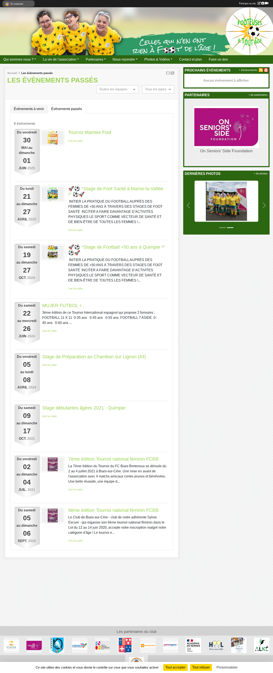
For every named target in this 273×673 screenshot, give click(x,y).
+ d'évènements (248, 70)
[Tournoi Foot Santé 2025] (226, 201)
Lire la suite (75, 140)
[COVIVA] (11, 645)
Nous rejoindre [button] (124, 59)
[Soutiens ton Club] (239, 645)
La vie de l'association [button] (59, 59)
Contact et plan (190, 59)
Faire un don (218, 59)
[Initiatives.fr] (80, 645)
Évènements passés (66, 109)
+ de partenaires (257, 95)
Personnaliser (227, 667)
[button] (189, 132)
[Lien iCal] (168, 73)
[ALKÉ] (262, 645)
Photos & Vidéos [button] (157, 59)
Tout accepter (175, 667)
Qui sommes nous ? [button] (18, 59)
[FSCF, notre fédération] (102, 645)
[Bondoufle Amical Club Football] (125, 645)
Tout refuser (201, 667)
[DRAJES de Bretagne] (193, 645)
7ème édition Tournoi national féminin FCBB (113, 459)
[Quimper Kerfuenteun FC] (57, 645)
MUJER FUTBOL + (62, 305)
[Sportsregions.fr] (171, 645)
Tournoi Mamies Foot (89, 132)
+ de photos (260, 173)
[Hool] (216, 645)
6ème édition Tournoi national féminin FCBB (113, 510)
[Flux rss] (172, 73)
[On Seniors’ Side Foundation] (34, 645)
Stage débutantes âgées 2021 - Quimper (84, 407)
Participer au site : (248, 3)
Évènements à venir (29, 109)
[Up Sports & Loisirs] (148, 645)
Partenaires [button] (94, 59)
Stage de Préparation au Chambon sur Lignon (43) (94, 356)
